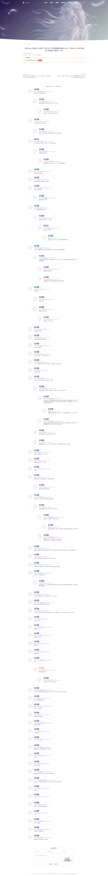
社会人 (40, 187)
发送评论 (56, 864)
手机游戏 (51, 2)
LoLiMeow (44, 873)
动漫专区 (70, 2)
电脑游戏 (57, 2)
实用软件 (76, 2)
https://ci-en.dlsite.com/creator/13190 (55, 538)
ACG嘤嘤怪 (36, 873)
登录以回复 (36, 91)
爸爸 (45, 101)
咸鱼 (40, 763)
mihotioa (46, 197)
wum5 (50, 680)
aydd (45, 487)
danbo (40, 171)
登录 (40, 60)
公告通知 (45, 2)
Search (82, 2)
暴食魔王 (41, 362)
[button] (51, 864)
